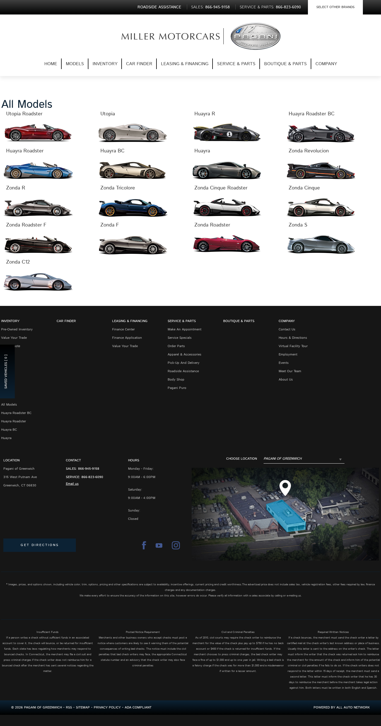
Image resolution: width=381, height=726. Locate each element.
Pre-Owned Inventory (17, 329)
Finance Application (127, 337)
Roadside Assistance (183, 371)
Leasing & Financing (184, 64)
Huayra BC (9, 429)
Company (326, 64)
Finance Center (123, 329)
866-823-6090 (92, 477)
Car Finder (139, 64)
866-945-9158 (88, 468)
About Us (286, 379)
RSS (69, 707)
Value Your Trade (14, 337)
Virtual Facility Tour (293, 346)
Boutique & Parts (285, 64)
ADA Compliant (138, 707)
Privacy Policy (107, 707)
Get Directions (40, 545)
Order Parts (176, 346)
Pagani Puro (177, 388)
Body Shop (176, 379)
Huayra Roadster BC (16, 413)
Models (75, 64)
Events (284, 362)
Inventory (105, 64)
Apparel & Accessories (184, 354)
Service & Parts (236, 64)
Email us (72, 483)
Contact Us (287, 329)
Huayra (6, 438)
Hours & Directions (293, 337)
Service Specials (180, 337)
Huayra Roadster (13, 421)
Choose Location (241, 459)
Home (50, 64)
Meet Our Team (290, 371)
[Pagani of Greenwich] (162, 36)
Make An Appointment (184, 329)
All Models (9, 404)
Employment (288, 354)
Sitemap (83, 707)
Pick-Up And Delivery (183, 362)
